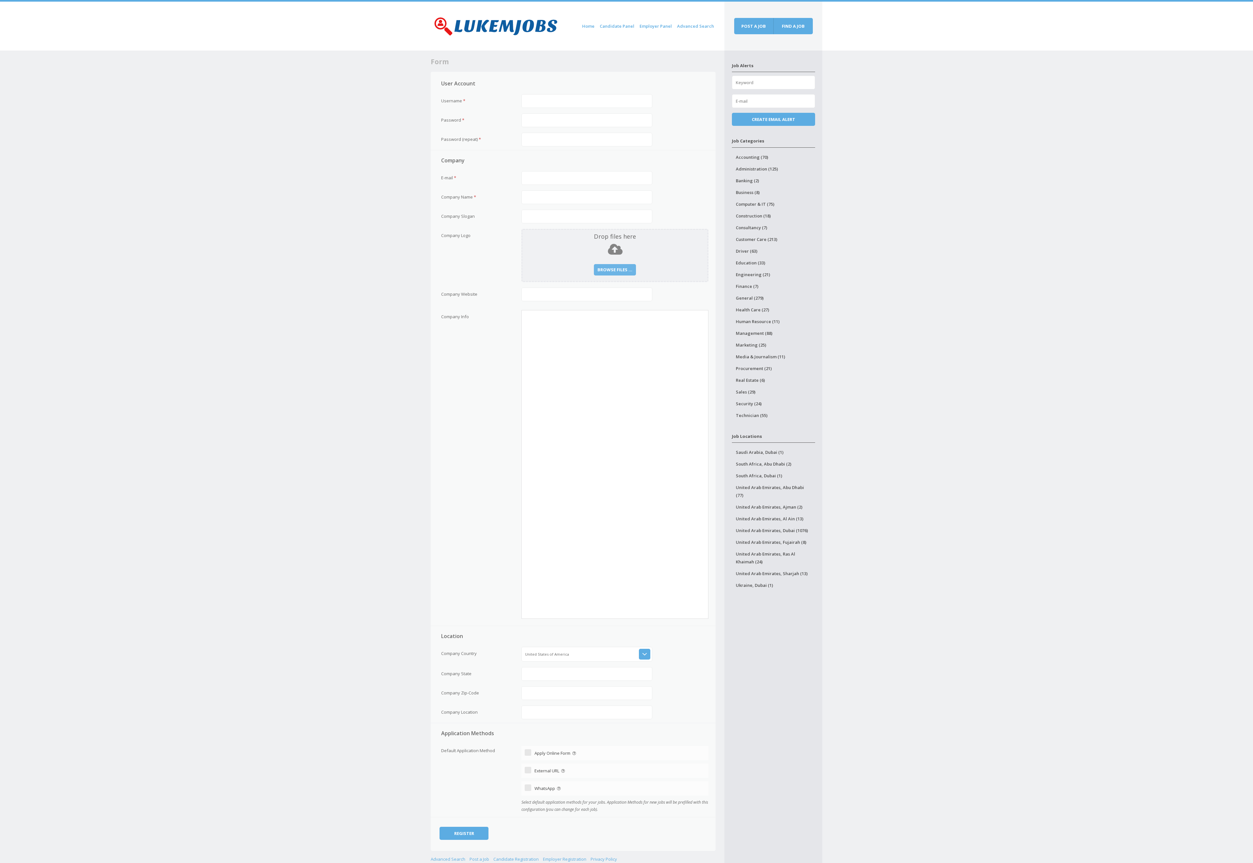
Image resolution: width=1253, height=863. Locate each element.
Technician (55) (751, 415)
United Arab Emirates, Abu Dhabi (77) (770, 491)
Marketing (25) (751, 345)
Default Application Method (468, 750)
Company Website (459, 294)
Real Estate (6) (750, 380)
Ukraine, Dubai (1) (754, 585)
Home (588, 26)
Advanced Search (695, 26)
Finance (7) (747, 286)
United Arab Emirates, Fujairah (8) (771, 542)
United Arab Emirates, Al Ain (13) (769, 519)
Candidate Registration (516, 859)
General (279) (750, 298)
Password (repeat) (461, 139)
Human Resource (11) (758, 321)
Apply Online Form (552, 753)
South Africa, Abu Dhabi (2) (763, 464)
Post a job (753, 26)
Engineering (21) (753, 274)
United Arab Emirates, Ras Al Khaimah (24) (765, 558)
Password (452, 120)
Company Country (459, 653)
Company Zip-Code (460, 693)
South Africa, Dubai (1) (759, 476)
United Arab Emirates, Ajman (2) (769, 507)
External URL (547, 771)
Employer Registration (564, 859)
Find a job (793, 26)
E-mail (448, 178)
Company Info (455, 317)
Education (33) (750, 263)
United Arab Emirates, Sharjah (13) (772, 573)
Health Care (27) (752, 310)
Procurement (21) (754, 368)
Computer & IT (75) (755, 204)
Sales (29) (745, 392)
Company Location (459, 712)
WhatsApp (545, 788)
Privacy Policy (604, 859)
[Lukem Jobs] (496, 25)
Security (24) (749, 404)
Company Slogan (458, 216)
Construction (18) (753, 216)
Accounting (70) (752, 157)
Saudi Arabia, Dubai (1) (759, 452)
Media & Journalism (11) (760, 357)
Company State (456, 674)
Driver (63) (746, 251)
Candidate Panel (617, 26)
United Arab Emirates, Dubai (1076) (772, 530)
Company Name (458, 197)
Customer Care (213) (756, 239)
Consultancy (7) (751, 228)
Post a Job (479, 859)
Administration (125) (757, 169)
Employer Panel (656, 26)
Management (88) (754, 333)
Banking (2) (747, 181)
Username (453, 101)
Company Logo (456, 235)
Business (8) (748, 192)
